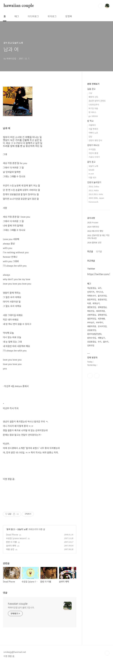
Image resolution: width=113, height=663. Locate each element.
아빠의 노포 (93, 132)
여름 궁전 (10, 549)
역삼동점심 (91, 288)
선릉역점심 (91, 314)
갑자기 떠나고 (93, 145)
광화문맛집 (102, 314)
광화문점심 (102, 307)
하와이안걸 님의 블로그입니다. (21, 607)
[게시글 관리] (18, 514)
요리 (99, 288)
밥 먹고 (90, 120)
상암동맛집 (91, 330)
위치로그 (52, 16)
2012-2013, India (96, 194)
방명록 (68, 16)
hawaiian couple (19, 6)
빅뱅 (89, 303)
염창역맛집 (91, 318)
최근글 (90, 251)
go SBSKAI (93, 116)
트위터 (96, 375)
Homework (93, 201)
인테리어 (90, 291)
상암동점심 (91, 341)
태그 (17, 16)
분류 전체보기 (93, 83)
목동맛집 (90, 311)
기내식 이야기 (94, 157)
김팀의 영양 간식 (95, 140)
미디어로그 (33, 16)
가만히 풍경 (93, 153)
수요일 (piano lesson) (16, 538)
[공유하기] (14, 514)
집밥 (90, 136)
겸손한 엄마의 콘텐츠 (97, 100)
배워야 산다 (93, 96)
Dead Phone (12, 534)
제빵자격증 (91, 326)
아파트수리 (91, 295)
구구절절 (92, 149)
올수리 (105, 341)
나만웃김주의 (94, 104)
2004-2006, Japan (96, 198)
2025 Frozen (92, 222)
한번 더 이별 (11, 541)
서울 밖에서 (93, 128)
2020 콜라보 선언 (94, 242)
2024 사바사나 (93, 226)
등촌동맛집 (102, 299)
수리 (99, 341)
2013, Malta (94, 190)
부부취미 (99, 322)
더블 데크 (92, 177)
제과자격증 (100, 311)
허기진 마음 (93, 108)
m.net (91, 173)
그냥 (90, 93)
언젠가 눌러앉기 (94, 182)
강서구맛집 (102, 326)
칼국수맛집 (91, 337)
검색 (100, 6)
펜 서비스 (92, 112)
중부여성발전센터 (94, 334)
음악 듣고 (11, 529)
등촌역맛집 (91, 299)
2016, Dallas (94, 186)
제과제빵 (101, 318)
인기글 (99, 251)
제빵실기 (101, 337)
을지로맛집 (102, 295)
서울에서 (92, 125)
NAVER (91, 169)
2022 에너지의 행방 (95, 231)
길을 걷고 (91, 88)
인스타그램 (90, 375)
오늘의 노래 (22, 529)
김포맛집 (90, 345)
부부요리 (90, 322)
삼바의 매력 (11, 545)
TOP (107, 653)
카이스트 (99, 291)
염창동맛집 (91, 307)
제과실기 (96, 303)
